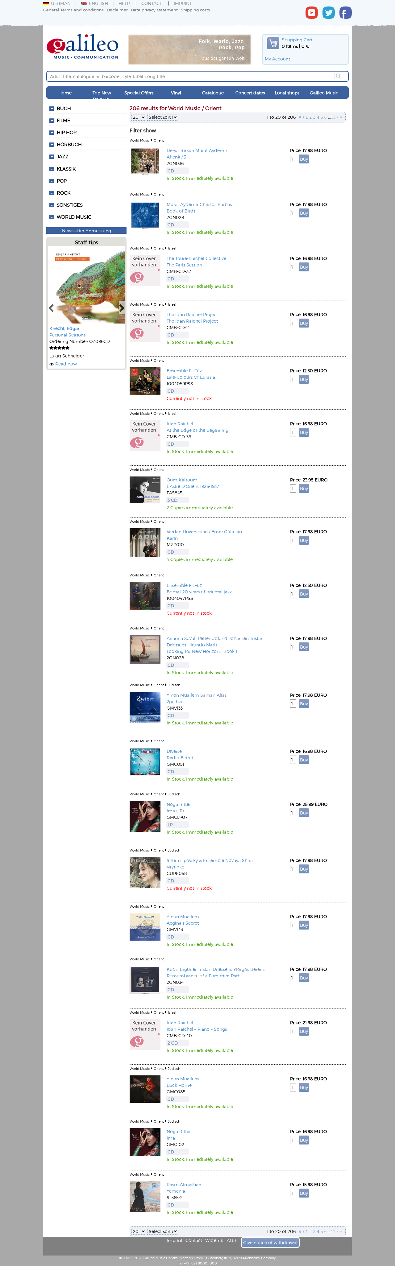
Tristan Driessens (215, 969)
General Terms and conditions (73, 9)
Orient (159, 140)
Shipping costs (195, 9)
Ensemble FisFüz (184, 370)
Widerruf (214, 1240)
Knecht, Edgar (64, 328)
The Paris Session (184, 264)
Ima (171, 1137)
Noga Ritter (179, 804)
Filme (63, 120)
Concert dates (250, 92)
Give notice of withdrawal (270, 1242)
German (61, 3)
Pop (62, 181)
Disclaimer (117, 9)
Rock (63, 193)
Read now (66, 363)
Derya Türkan (180, 150)
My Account (277, 58)
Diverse (174, 751)
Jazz (63, 156)
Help (124, 3)
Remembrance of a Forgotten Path (203, 975)
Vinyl (176, 92)
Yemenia (176, 1191)
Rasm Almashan (184, 1184)
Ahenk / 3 (176, 156)
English (98, 3)
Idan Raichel (180, 423)
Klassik (66, 168)
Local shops (287, 92)
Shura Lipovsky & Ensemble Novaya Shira (210, 860)
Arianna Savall (182, 638)
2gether (175, 701)
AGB (231, 1240)
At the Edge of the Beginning (197, 430)
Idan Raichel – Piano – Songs (197, 1029)
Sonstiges (70, 205)
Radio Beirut (180, 757)
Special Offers (138, 92)
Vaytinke (175, 866)
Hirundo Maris (202, 644)
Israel (172, 248)
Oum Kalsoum (182, 479)
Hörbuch (69, 144)
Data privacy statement (154, 9)
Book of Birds (181, 210)
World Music (74, 217)
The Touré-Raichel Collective (196, 258)
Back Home (179, 1085)
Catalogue (213, 92)
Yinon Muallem (183, 695)
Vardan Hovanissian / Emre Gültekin (204, 531)
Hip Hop (67, 132)
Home (65, 92)
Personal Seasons (67, 334)
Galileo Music (324, 92)
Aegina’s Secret (183, 923)
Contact (151, 3)
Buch (64, 108)
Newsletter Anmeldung (86, 230)
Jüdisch (174, 685)
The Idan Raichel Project (192, 314)
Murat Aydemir (211, 150)
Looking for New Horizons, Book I (202, 651)
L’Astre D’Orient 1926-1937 (193, 486)
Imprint (183, 3)
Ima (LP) (175, 810)
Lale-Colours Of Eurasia (191, 377)
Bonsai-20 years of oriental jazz (199, 591)
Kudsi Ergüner (182, 969)
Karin (172, 538)
